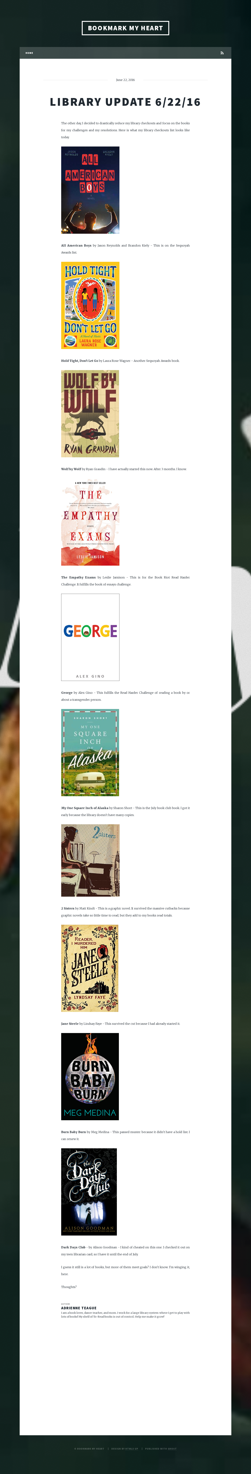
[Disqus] (125, 1369)
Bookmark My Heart (125, 28)
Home (29, 52)
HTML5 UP (131, 1448)
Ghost (172, 1448)
